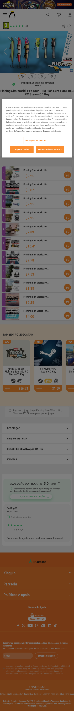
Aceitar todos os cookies (50, 149)
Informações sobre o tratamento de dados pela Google (37, 131)
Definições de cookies (35, 140)
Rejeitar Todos (22, 149)
